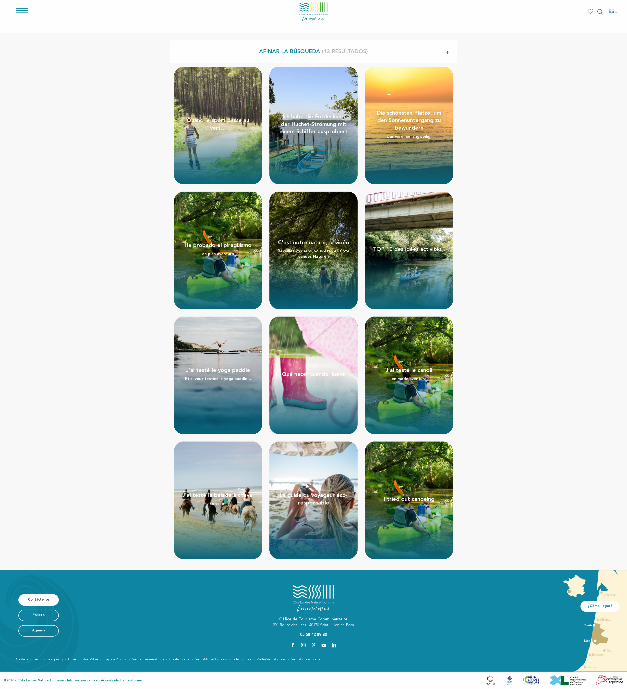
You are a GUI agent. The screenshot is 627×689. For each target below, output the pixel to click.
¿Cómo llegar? (600, 606)
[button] (600, 11)
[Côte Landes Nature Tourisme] (313, 11)
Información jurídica (82, 680)
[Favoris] (591, 11)
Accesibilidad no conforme (121, 680)
